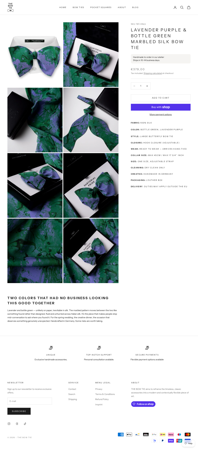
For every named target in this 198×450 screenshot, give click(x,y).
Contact (72, 389)
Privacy (98, 389)
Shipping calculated (153, 73)
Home (63, 7)
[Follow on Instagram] (9, 423)
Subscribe (19, 411)
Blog (135, 7)
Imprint (98, 404)
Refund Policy (102, 399)
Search (71, 394)
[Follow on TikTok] (25, 423)
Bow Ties (78, 7)
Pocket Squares (101, 7)
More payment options (161, 114)
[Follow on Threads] (17, 423)
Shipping (72, 399)
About (122, 7)
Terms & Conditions (105, 394)
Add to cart (161, 98)
